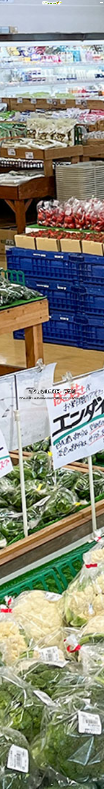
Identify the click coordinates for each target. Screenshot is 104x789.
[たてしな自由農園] (52, 3)
